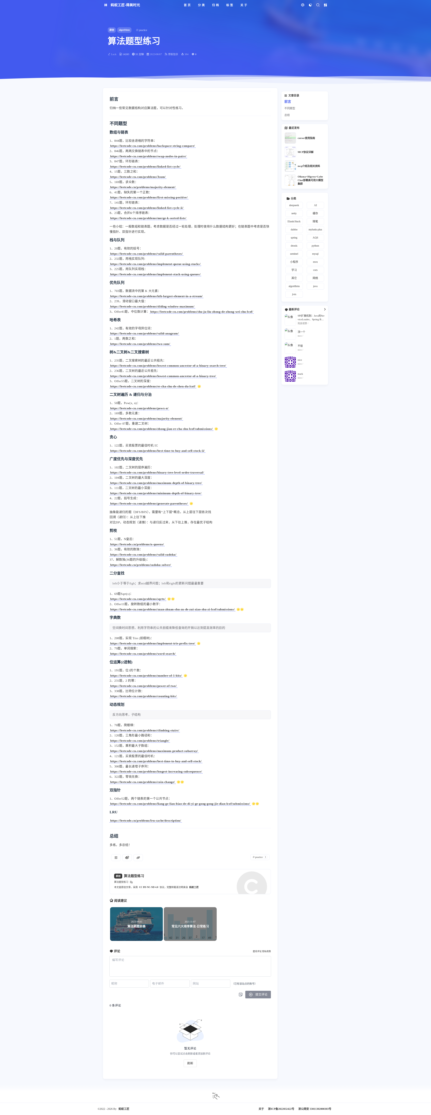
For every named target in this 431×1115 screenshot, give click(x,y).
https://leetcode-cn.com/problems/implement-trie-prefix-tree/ (152, 643)
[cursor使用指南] (290, 138)
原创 (111, 30)
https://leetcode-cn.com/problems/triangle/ (139, 740)
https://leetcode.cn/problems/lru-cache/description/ (145, 820)
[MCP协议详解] (290, 152)
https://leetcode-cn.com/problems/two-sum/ (140, 344)
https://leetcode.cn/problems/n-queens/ (137, 544)
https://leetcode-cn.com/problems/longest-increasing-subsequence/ (156, 771)
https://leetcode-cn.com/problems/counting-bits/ (143, 696)
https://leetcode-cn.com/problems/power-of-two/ (143, 686)
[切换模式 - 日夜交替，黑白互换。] (310, 5)
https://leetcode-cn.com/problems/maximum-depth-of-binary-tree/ (156, 483)
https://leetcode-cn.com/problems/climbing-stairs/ (144, 730)
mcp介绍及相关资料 (309, 166)
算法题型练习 (121, 882)
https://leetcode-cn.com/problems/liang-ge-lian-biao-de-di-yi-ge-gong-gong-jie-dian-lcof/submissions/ (180, 803)
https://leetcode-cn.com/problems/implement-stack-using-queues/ (155, 274)
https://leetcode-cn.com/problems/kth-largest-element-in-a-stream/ (156, 296)
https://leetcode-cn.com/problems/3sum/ (138, 177)
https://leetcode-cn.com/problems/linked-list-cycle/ (145, 166)
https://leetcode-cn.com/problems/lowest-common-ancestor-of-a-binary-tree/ (163, 376)
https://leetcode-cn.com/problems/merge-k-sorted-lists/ (148, 218)
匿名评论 (257, 951)
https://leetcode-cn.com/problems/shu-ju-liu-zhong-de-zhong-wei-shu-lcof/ (201, 311)
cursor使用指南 (306, 138)
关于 (261, 1108)
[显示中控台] (325, 5)
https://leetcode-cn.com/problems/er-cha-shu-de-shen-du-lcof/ (153, 386)
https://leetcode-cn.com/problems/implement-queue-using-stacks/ (155, 264)
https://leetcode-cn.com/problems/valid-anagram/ (144, 333)
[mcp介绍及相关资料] (290, 166)
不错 (300, 345)
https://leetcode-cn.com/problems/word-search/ (143, 653)
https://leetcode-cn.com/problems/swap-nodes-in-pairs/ (148, 156)
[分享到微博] (127, 857)
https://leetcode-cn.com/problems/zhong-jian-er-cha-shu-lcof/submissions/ (161, 428)
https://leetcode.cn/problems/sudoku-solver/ (140, 565)
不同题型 (289, 108)
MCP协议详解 (305, 152)
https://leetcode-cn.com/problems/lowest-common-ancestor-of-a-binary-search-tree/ (168, 365)
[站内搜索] (318, 5)
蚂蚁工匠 (194, 887)
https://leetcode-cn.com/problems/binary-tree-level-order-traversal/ (157, 472)
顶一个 (301, 331)
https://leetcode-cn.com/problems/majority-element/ (146, 418)
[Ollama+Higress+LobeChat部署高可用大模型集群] (290, 180)
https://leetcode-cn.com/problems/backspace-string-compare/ (152, 145)
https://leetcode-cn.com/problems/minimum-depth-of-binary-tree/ (155, 493)
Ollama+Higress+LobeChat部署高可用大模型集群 (310, 180)
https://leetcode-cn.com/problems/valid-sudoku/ (143, 554)
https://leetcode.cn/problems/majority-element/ (143, 187)
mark (300, 373)
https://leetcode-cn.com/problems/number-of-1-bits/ (146, 675)
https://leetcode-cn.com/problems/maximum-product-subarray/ (154, 751)
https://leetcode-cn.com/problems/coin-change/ (142, 782)
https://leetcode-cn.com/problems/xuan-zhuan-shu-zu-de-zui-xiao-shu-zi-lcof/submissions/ (172, 609)
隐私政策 (266, 951)
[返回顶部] (215, 1095)
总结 (287, 115)
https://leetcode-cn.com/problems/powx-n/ (139, 408)
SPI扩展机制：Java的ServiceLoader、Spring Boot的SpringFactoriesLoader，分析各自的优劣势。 (311, 317)
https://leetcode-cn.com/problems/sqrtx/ (137, 599)
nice (300, 359)
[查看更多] (324, 309)
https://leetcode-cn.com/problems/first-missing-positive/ (149, 197)
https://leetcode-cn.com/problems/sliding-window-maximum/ (152, 306)
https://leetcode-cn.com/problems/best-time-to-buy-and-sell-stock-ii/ (157, 450)
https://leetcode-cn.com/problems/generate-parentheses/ (149, 503)
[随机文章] (303, 5)
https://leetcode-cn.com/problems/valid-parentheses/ (146, 253)
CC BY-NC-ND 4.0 (148, 887)
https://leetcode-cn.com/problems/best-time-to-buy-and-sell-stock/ (156, 761)
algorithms (124, 30)
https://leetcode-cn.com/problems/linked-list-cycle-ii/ (146, 208)
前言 (287, 101)
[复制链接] (138, 857)
